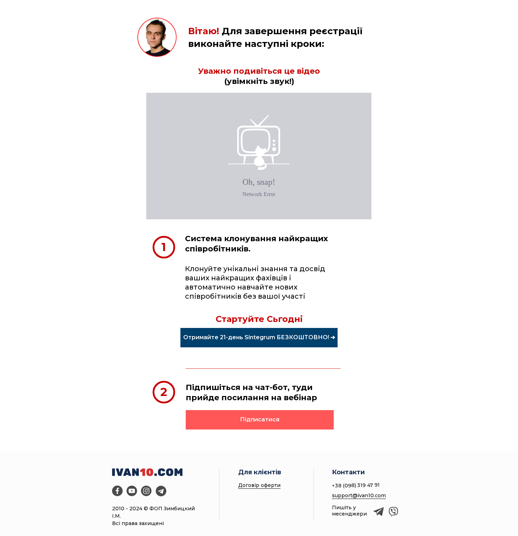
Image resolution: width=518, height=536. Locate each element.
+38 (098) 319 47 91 (356, 485)
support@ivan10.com (359, 495)
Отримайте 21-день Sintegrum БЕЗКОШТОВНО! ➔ (259, 337)
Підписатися (259, 419)
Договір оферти (259, 485)
